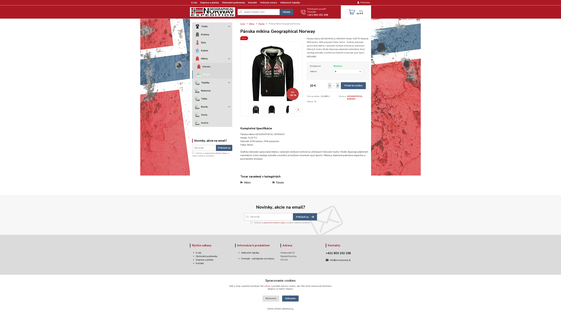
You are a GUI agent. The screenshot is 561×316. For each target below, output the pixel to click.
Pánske (206, 74)
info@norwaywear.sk (340, 260)
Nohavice (206, 90)
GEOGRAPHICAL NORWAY (355, 97)
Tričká (204, 26)
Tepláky (205, 82)
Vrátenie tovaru (268, 2)
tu (292, 308)
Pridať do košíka (353, 85)
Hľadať (286, 12)
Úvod (242, 24)
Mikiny (204, 58)
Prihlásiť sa (224, 148)
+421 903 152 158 (317, 15)
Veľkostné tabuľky (290, 2)
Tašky (204, 98)
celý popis (311, 56)
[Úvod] (212, 12)
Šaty (203, 42)
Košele (204, 50)
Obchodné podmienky (233, 2)
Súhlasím (290, 298)
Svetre (204, 122)
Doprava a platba (209, 2)
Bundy (204, 106)
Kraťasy (205, 34)
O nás (194, 2)
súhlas (267, 286)
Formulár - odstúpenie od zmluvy (257, 258)
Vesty (204, 114)
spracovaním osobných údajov (216, 153)
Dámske (206, 66)
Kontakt (252, 2)
